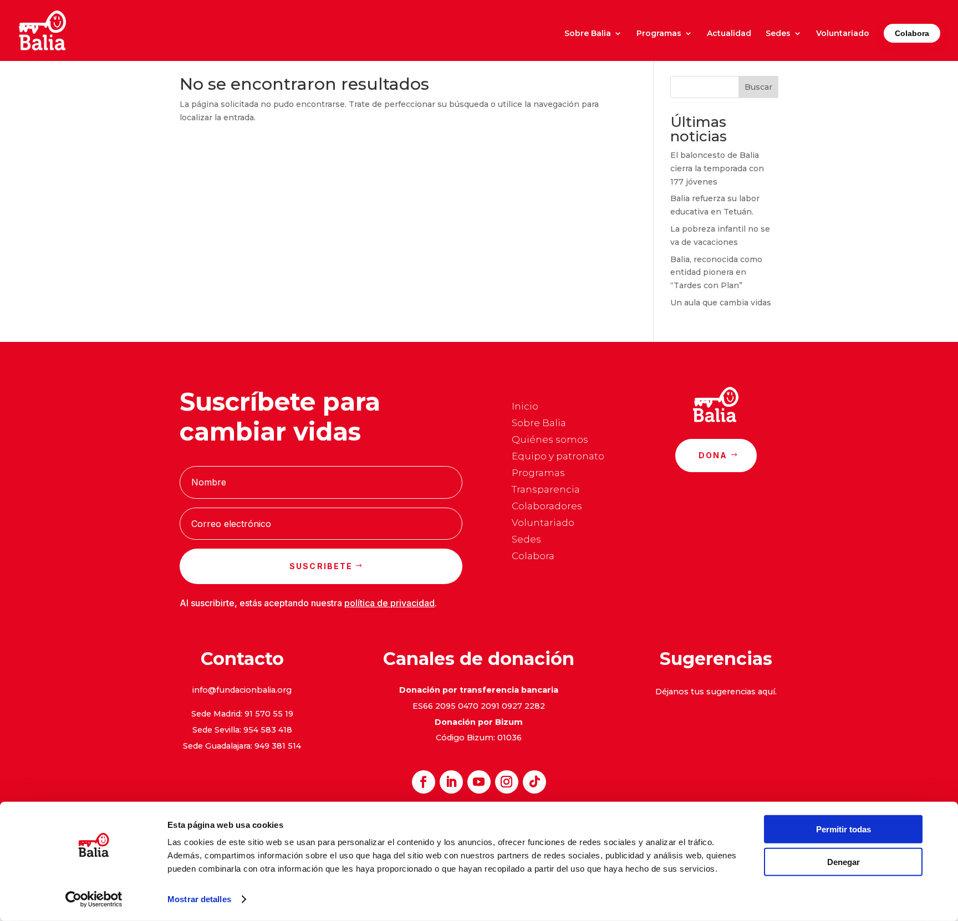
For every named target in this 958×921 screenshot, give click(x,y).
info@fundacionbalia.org (242, 690)
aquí (766, 692)
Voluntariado (842, 33)
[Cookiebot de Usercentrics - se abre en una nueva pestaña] (93, 899)
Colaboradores (547, 506)
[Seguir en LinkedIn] (451, 782)
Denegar (843, 861)
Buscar (758, 87)
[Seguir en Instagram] (506, 782)
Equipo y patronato (558, 457)
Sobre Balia (587, 33)
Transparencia (546, 490)
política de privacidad (389, 602)
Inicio (525, 407)
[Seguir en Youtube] (479, 782)
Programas (658, 33)
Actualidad (729, 33)
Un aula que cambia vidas (720, 303)
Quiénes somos (550, 440)
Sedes (778, 33)
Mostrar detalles (199, 899)
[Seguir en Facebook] (423, 782)
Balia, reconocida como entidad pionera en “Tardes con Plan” (716, 272)
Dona (713, 455)
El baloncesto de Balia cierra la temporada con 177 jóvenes (717, 168)
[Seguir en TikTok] (534, 782)
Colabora (912, 33)
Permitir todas (843, 829)
